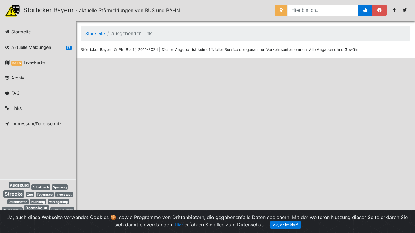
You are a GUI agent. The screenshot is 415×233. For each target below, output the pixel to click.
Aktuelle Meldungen (40, 47)
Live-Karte (28, 62)
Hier (179, 224)
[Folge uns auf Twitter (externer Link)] (405, 10)
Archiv (17, 77)
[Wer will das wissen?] (379, 10)
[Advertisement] (33, 154)
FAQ (15, 93)
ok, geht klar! (285, 224)
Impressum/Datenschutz (36, 123)
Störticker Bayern (51, 10)
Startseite (20, 31)
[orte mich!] (281, 10)
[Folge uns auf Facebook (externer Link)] (394, 10)
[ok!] (365, 10)
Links (16, 108)
